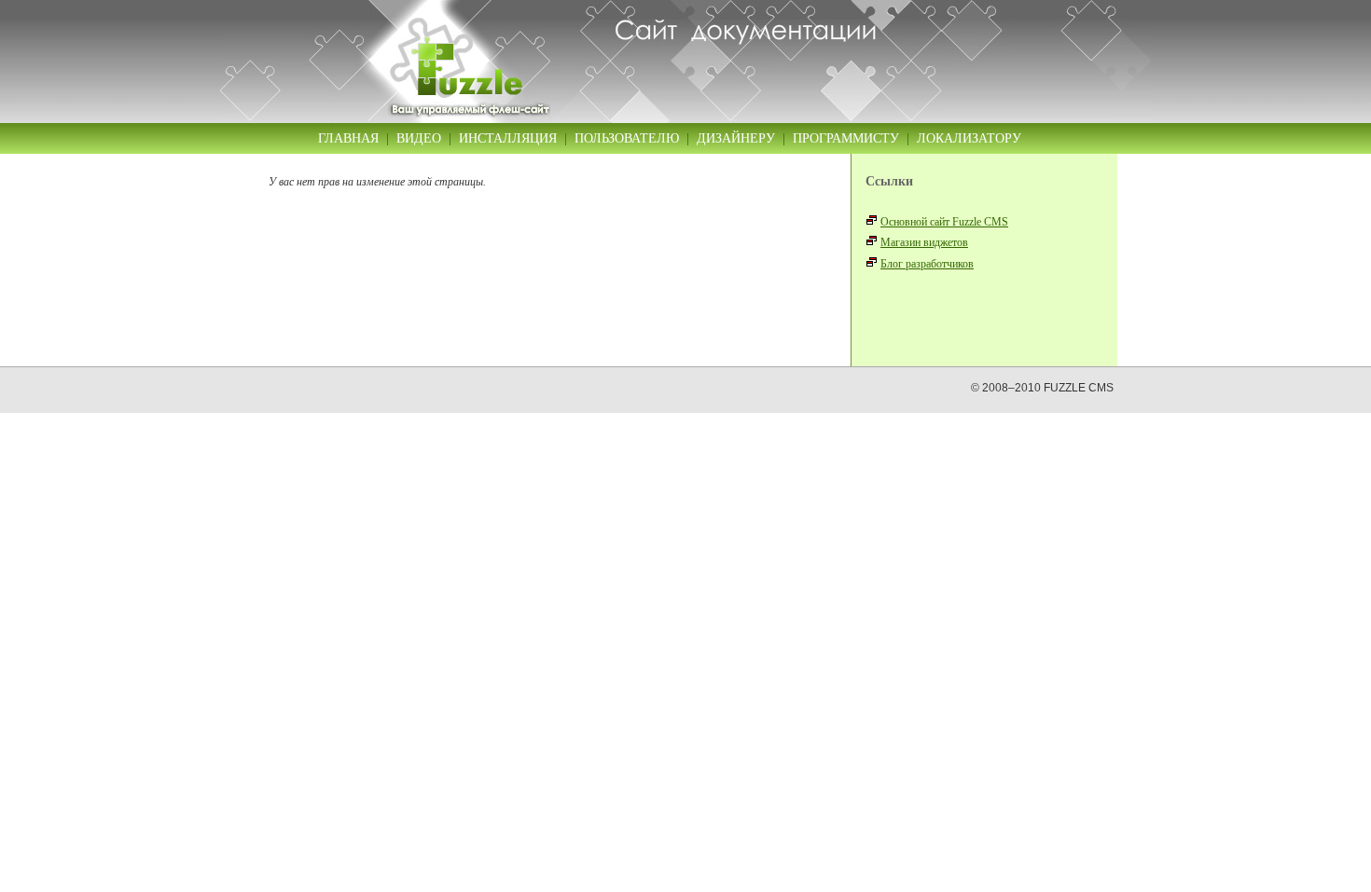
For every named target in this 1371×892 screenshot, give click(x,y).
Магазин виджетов (924, 242)
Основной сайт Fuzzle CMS (944, 221)
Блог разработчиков (927, 263)
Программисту (846, 137)
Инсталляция (508, 137)
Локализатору (969, 137)
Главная (348, 137)
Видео (418, 137)
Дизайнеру (736, 137)
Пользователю (627, 137)
